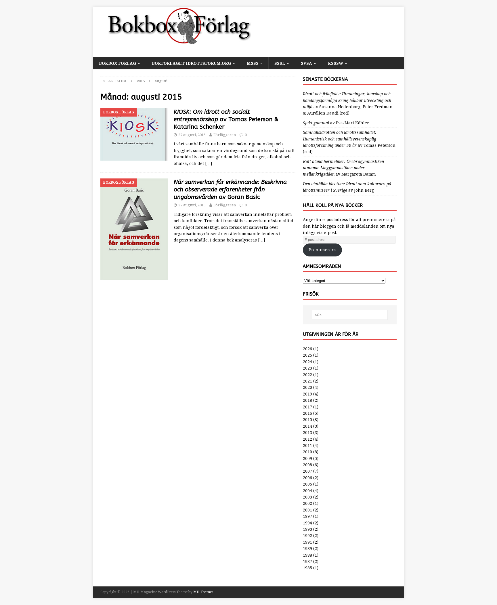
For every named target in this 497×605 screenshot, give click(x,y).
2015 (307, 419)
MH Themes (203, 592)
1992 (307, 535)
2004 (307, 490)
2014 (307, 426)
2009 (307, 458)
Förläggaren (224, 135)
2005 (307, 484)
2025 (307, 355)
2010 (307, 452)
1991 (307, 542)
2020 (307, 387)
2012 (307, 439)
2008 (307, 465)
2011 (307, 445)
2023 (307, 368)
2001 (307, 510)
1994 (307, 523)
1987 (307, 561)
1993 (307, 529)
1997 (307, 516)
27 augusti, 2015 (192, 135)
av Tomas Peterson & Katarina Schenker (226, 119)
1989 (307, 548)
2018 (307, 400)
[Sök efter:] (349, 315)
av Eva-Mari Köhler (336, 123)
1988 (307, 555)
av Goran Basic (230, 189)
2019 (307, 394)
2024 (307, 361)
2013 (307, 432)
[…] (208, 163)
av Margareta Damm (343, 168)
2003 (307, 497)
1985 (307, 568)
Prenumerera (322, 250)
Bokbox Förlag (117, 63)
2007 (307, 471)
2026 (307, 349)
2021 (307, 381)
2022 (307, 374)
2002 (307, 503)
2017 (307, 407)
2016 (307, 413)
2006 (307, 477)
